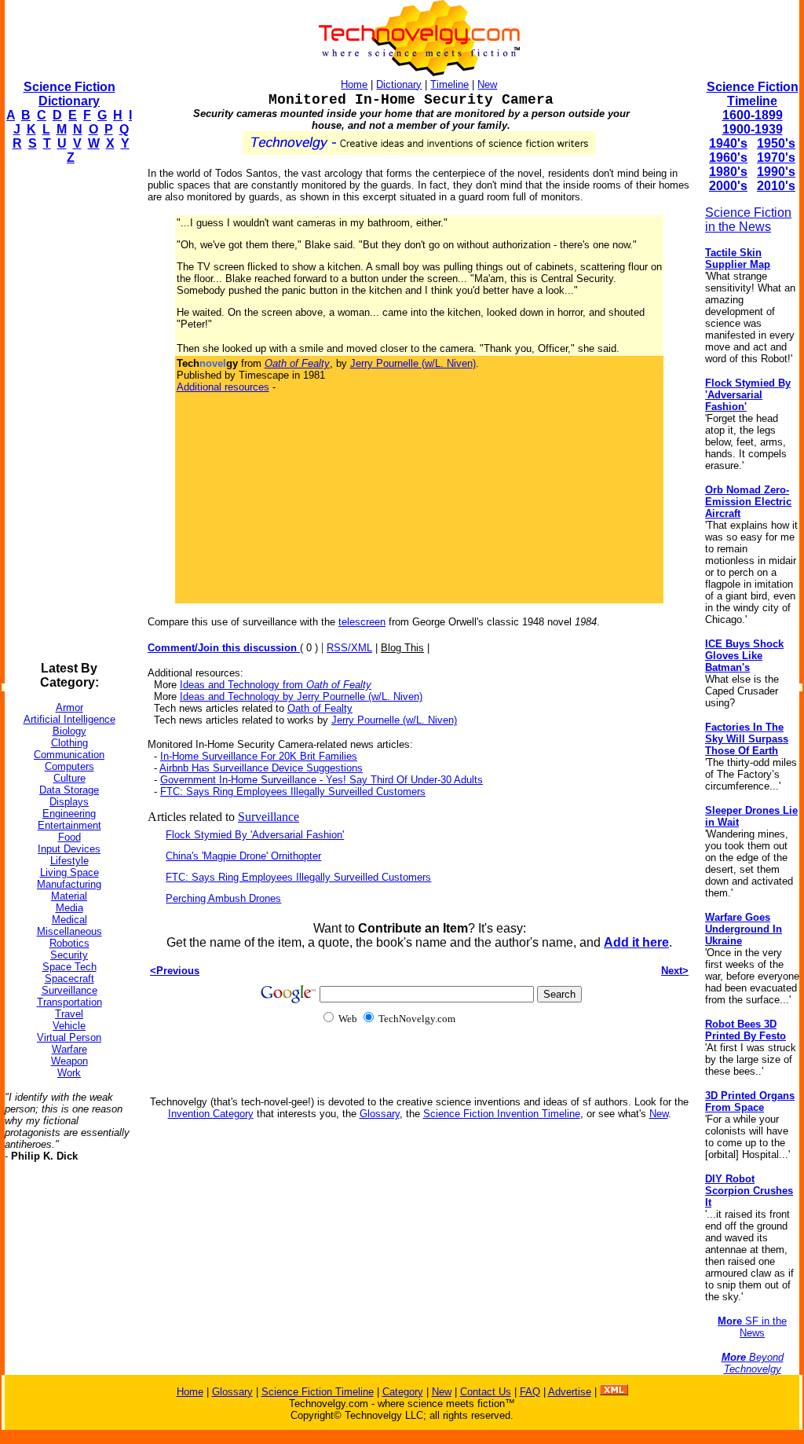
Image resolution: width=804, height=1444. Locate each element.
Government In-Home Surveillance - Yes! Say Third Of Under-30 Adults (321, 780)
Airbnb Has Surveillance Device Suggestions (261, 768)
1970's (776, 157)
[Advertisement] (67, 413)
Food (69, 837)
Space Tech (69, 967)
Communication (69, 754)
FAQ (530, 1392)
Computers (69, 766)
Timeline (449, 84)
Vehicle (69, 1026)
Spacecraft (69, 978)
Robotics (69, 943)
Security (69, 955)
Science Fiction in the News (748, 219)
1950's (776, 143)
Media (69, 908)
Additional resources (223, 387)
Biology (69, 731)
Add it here (636, 942)
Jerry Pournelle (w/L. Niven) (413, 363)
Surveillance (69, 990)
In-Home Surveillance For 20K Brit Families (258, 756)
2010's (776, 185)
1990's (776, 171)
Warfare (69, 1049)
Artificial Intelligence (69, 719)
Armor (69, 707)
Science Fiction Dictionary (69, 94)
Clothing (69, 743)
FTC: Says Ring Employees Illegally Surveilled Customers (293, 791)
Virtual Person (69, 1037)
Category (402, 1392)
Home (354, 84)
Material (69, 896)
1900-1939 (752, 129)
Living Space (69, 872)
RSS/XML (349, 648)
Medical (69, 919)
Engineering (69, 813)
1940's (728, 143)
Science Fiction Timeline (753, 94)
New (487, 84)
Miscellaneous (69, 931)
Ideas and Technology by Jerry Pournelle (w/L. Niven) (301, 696)
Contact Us (485, 1392)
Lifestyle (69, 861)
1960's (728, 157)
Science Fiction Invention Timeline (501, 1114)
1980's (728, 171)
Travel (69, 1014)
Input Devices (69, 849)
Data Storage (69, 790)
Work (69, 1073)
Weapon (69, 1061)
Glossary (380, 1114)
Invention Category (211, 1114)
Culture (69, 778)
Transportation (69, 1002)
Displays (69, 802)
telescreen (362, 622)
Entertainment (69, 825)
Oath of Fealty (320, 708)
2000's (728, 185)
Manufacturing (69, 884)
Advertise (569, 1392)
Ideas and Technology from (275, 685)
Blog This (402, 648)
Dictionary (399, 84)
